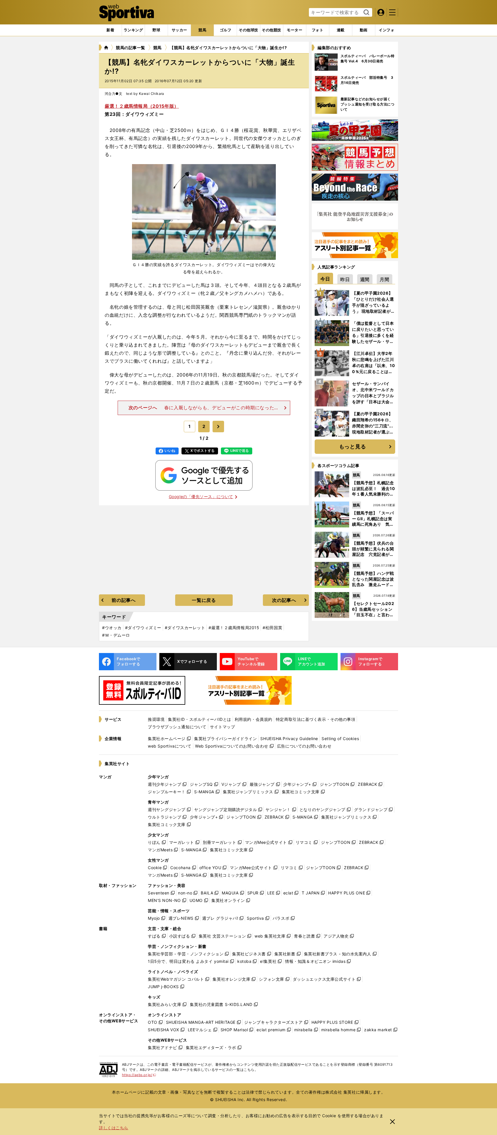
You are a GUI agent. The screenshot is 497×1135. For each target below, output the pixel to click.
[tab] (156, 30)
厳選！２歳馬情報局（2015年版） (142, 106)
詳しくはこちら (113, 1127)
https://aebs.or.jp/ (139, 1075)
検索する (366, 12)
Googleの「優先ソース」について (201, 496)
